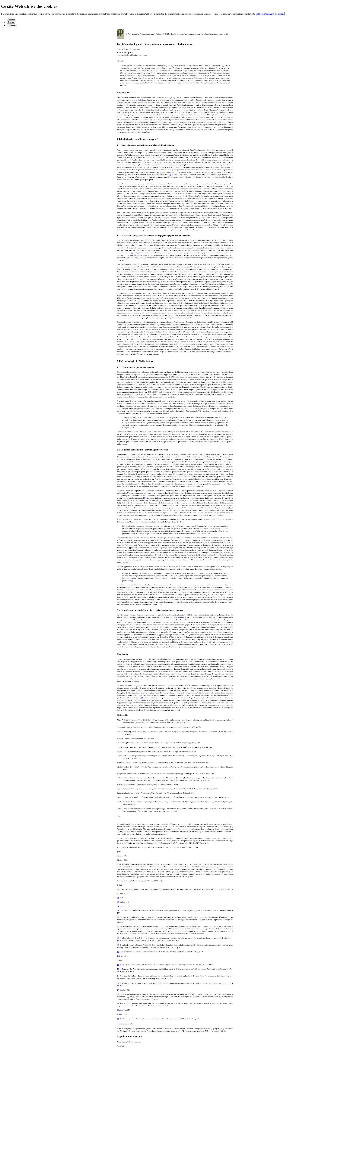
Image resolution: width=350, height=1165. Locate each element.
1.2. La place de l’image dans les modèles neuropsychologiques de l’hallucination (154, 235)
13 (146, 217)
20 (133, 427)
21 (126, 481)
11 (210, 201)
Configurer (12, 25)
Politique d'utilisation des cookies (270, 13)
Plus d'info (121, 1046)
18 (138, 300)
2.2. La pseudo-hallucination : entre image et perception (142, 449)
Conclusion (122, 654)
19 (184, 332)
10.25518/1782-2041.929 (130, 49)
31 (176, 617)
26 (229, 507)
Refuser (11, 22)
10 (184, 191)
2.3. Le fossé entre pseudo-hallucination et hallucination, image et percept (150, 610)
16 (148, 274)
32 (142, 697)
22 (159, 486)
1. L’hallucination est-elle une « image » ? (137, 139)
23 (180, 493)
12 (188, 203)
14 (127, 220)
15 (132, 252)
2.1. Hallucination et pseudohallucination (135, 367)
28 (137, 550)
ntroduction (123, 92)
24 (144, 498)
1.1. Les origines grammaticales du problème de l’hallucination (145, 145)
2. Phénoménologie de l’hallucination (135, 361)
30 (132, 580)
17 (159, 281)
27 (209, 533)
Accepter (11, 19)
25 (176, 503)
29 (128, 562)
